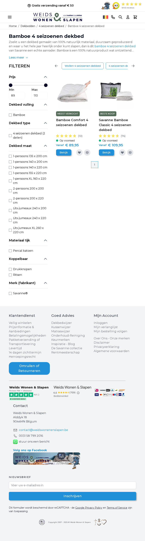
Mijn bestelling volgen (110, 331)
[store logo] (57, 17)
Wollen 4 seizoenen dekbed (83, 65)
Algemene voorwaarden (111, 351)
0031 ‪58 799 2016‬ (31, 435)
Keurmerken (60, 339)
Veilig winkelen (20, 323)
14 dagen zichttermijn (25, 352)
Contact (20, 406)
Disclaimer (102, 342)
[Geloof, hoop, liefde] (100, 522)
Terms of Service (117, 507)
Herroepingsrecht (22, 356)
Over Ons (100, 338)
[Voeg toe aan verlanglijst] (79, 152)
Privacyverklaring (106, 347)
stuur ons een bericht (34, 441)
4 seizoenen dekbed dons (125, 65)
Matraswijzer (60, 331)
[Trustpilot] (30, 393)
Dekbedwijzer (61, 323)
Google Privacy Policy (88, 507)
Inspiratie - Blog (63, 344)
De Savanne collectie (66, 348)
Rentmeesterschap (65, 352)
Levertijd (15, 348)
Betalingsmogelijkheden (27, 335)
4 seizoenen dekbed (51, 26)
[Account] (128, 17)
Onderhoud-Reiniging (68, 335)
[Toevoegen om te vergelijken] (87, 152)
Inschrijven (72, 496)
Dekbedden (28, 26)
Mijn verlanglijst (106, 327)
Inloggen (101, 323)
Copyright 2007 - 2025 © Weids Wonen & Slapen (69, 522)
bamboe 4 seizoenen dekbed (115, 46)
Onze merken (120, 338)
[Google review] (72, 391)
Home (13, 26)
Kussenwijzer (61, 327)
